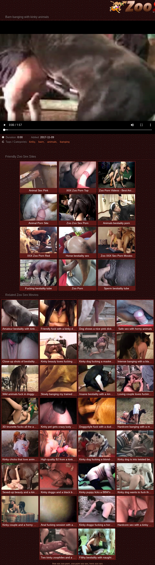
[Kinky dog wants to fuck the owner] (135, 476)
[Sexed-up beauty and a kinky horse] (20, 476)
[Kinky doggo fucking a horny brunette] (96, 509)
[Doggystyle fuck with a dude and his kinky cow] (96, 411)
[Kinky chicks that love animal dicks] (20, 443)
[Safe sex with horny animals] (135, 313)
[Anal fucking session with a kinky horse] (58, 509)
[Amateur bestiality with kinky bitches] (20, 313)
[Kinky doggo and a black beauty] (58, 476)
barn (41, 141)
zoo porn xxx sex (79, 563)
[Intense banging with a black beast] (135, 346)
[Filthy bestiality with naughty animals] (96, 542)
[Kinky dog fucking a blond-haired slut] (96, 443)
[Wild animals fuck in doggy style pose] (20, 378)
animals (52, 141)
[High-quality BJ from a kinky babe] (58, 443)
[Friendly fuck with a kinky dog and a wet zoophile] (58, 313)
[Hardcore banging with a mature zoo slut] (135, 411)
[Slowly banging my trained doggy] (58, 378)
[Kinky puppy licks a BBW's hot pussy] (96, 476)
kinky (32, 141)
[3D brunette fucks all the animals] (20, 411)
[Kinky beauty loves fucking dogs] (58, 346)
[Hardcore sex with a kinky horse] (135, 509)
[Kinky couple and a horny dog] (20, 509)
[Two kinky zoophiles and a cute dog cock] (58, 542)
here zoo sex (96, 563)
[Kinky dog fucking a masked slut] (96, 346)
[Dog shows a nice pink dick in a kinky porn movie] (96, 313)
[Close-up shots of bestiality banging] (20, 346)
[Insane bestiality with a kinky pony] (96, 378)
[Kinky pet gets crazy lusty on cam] (58, 411)
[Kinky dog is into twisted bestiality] (135, 443)
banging (65, 141)
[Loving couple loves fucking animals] (135, 378)
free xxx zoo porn (61, 563)
